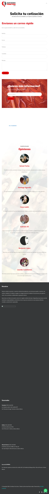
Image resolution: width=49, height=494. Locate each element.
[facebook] (39, 492)
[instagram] (44, 492)
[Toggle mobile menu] (46, 3)
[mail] (46, 492)
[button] (45, 490)
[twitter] (41, 492)
